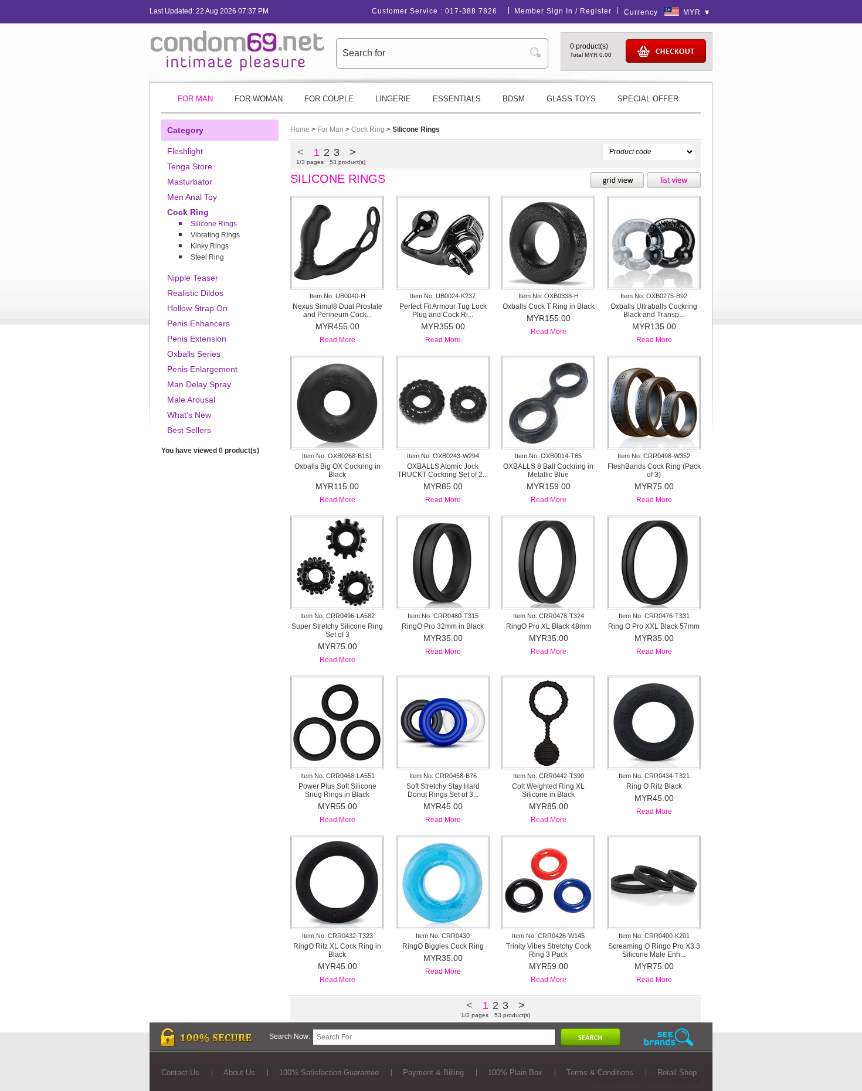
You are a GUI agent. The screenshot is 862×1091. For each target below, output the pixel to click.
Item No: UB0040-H (337, 295)
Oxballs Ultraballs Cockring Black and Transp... (653, 310)
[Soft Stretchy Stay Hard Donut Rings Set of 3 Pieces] (443, 765)
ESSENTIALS (457, 98)
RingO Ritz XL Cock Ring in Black (337, 950)
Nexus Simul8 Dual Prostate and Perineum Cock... (337, 310)
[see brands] (669, 1037)
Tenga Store (189, 166)
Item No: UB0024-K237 (443, 295)
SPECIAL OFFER (647, 98)
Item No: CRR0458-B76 (443, 775)
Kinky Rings (210, 246)
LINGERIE (393, 98)
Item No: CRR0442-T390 (548, 775)
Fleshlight (185, 151)
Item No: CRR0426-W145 (548, 935)
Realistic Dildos (195, 293)
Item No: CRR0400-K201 (654, 935)
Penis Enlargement (202, 369)
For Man (330, 129)
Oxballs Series (193, 354)
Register (596, 11)
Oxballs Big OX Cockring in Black (337, 470)
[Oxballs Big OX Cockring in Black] (337, 445)
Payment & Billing (433, 1072)
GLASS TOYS (571, 98)
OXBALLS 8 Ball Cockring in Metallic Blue (548, 470)
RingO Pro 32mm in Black (443, 626)
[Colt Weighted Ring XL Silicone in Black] (548, 765)
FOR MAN (195, 98)
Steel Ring (207, 257)
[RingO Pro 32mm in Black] (443, 605)
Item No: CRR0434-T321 (654, 775)
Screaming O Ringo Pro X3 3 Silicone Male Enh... (654, 950)
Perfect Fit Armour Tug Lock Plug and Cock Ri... (443, 310)
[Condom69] (237, 68)
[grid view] (617, 181)
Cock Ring (188, 212)
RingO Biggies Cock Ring (443, 946)
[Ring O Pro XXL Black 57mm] (654, 605)
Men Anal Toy (192, 197)
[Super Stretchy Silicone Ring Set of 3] (337, 605)
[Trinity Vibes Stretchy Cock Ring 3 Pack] (548, 925)
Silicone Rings (214, 224)
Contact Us (180, 1072)
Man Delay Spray (199, 384)
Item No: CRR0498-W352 (653, 455)
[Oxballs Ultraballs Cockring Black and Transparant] (654, 285)
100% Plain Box (515, 1072)
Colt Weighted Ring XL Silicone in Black (548, 790)
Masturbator (189, 181)
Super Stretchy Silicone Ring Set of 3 (337, 630)
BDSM (514, 98)
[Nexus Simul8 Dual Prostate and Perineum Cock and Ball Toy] (337, 285)
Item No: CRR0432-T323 (337, 935)
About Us (239, 1072)
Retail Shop (677, 1072)
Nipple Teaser (192, 277)
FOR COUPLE (329, 98)
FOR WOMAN (259, 98)
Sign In (560, 11)
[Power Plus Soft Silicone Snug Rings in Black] (337, 765)
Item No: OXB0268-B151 (337, 455)
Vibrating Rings (215, 235)
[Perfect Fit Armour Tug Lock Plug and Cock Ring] (443, 285)
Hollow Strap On (197, 308)
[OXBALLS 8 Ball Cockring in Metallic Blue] (548, 445)
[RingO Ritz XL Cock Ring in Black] (337, 925)
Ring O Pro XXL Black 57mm (654, 626)
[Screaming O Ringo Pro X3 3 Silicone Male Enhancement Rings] (654, 925)
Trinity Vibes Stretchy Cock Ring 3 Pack (548, 950)
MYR (692, 12)
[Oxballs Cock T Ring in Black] (548, 285)
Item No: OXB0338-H (548, 295)
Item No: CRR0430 (443, 935)
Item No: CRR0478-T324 (548, 615)
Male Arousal (191, 399)
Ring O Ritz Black (654, 786)
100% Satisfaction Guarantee (329, 1072)
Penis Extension (196, 338)
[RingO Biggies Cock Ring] (443, 925)
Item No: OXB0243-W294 (443, 455)
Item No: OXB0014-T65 (548, 455)
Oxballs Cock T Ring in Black (549, 306)
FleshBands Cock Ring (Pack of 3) (654, 470)
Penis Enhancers (198, 323)
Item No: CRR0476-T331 (654, 615)
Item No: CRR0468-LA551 (337, 775)
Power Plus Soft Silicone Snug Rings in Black (337, 790)
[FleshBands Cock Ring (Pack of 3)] (654, 445)
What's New (189, 415)
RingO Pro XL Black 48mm (548, 626)
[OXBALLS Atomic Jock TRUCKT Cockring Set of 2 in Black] (443, 445)
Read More (337, 340)
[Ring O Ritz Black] (654, 765)
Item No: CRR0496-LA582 (337, 615)
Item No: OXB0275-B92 (653, 295)
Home (300, 129)
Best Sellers (189, 430)
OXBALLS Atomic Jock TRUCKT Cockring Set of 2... (443, 470)
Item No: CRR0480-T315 (443, 615)
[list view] (674, 181)
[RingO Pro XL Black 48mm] (548, 605)
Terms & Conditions (599, 1072)
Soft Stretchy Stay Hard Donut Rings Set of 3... (443, 790)
